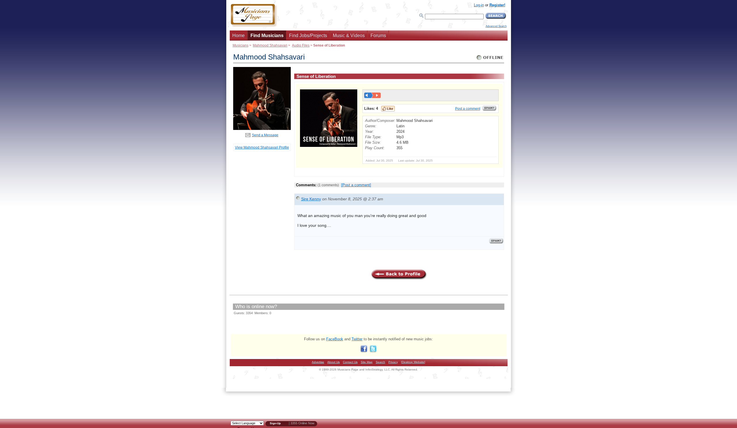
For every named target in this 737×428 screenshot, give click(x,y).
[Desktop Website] (413, 362)
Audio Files (300, 45)
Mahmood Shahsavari (270, 45)
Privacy (393, 362)
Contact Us (350, 362)
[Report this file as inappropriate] (489, 110)
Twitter (357, 339)
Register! (497, 5)
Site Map (367, 362)
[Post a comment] (356, 185)
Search (380, 362)
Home (238, 35)
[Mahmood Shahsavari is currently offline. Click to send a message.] (490, 60)
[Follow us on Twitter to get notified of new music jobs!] (373, 351)
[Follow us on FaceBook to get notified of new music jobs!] (363, 351)
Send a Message (265, 135)
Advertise (318, 362)
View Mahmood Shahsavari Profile (262, 147)
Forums (378, 35)
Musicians (240, 45)
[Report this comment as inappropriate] (496, 242)
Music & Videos (349, 35)
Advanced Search (496, 26)
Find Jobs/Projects (308, 35)
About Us (333, 362)
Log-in (479, 5)
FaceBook (334, 339)
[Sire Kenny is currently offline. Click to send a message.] (298, 199)
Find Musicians (267, 35)
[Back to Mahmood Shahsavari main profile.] (262, 128)
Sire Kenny (311, 199)
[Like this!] (388, 108)
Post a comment (467, 108)
